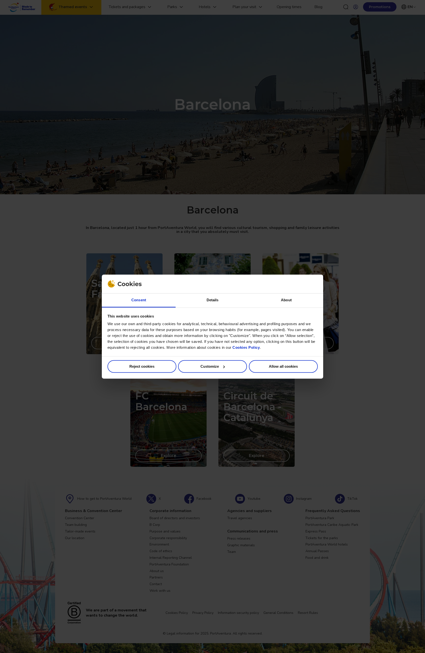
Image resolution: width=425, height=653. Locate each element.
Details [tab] (213, 300)
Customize (209, 366)
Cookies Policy (246, 348)
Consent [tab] (138, 300)
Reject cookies (141, 366)
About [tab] (286, 300)
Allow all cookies (283, 366)
